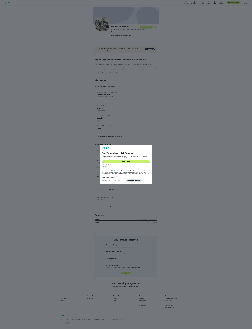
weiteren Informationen (107, 175)
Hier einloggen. (105, 166)
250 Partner (113, 170)
